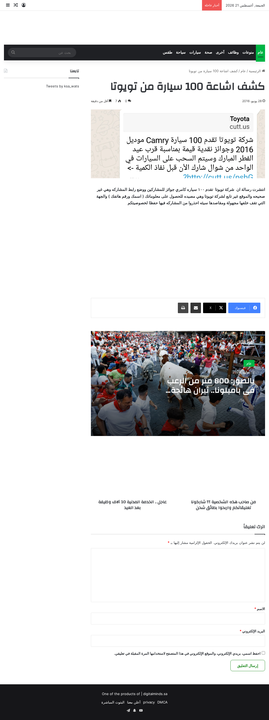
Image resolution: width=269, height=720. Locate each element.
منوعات (248, 52)
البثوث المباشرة (113, 702)
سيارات (195, 52)
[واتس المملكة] (225, 27)
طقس (167, 52)
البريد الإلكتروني (252, 631)
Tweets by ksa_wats (62, 86)
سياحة (181, 52)
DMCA (162, 702)
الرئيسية (255, 71)
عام (260, 52)
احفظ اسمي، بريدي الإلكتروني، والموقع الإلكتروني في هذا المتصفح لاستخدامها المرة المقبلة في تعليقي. (187, 653)
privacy (149, 702)
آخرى (220, 52)
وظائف (233, 52)
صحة (208, 52)
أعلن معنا (134, 702)
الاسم (259, 609)
